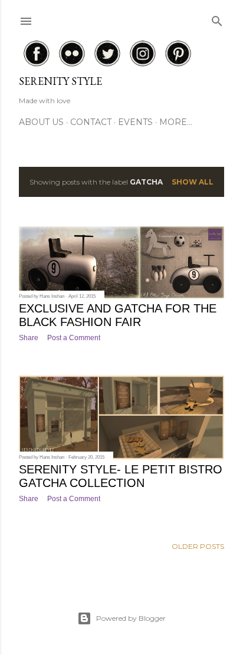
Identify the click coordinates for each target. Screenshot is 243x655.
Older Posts (198, 546)
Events (135, 122)
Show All (193, 181)
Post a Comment (73, 338)
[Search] (217, 18)
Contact (90, 122)
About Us (41, 122)
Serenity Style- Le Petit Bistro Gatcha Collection (120, 476)
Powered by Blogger (131, 618)
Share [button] (28, 338)
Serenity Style (60, 81)
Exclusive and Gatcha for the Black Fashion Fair (117, 315)
